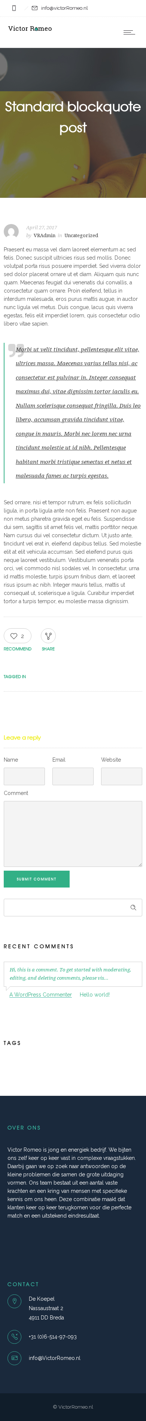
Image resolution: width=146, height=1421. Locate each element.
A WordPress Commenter (40, 995)
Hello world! (95, 995)
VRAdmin (44, 235)
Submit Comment (37, 879)
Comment (16, 793)
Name (11, 760)
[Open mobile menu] (131, 32)
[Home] (29, 31)
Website (111, 760)
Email (59, 760)
